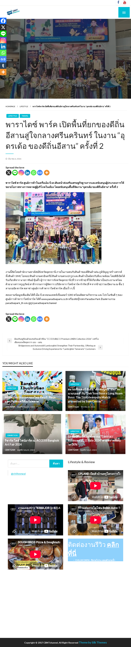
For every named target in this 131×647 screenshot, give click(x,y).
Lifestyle (24, 106)
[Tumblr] (3, 65)
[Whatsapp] (33, 172)
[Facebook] (3, 21)
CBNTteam (73, 406)
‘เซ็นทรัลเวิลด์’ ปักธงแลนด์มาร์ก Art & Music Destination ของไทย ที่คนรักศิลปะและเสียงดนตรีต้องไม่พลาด (30, 397)
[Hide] (1, 78)
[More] (47, 172)
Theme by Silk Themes (93, 642)
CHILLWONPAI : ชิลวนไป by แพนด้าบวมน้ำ (95, 560)
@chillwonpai (18, 473)
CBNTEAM (10, 406)
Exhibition (13, 435)
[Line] (15, 172)
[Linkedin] (27, 172)
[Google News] (40, 172)
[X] (9, 172)
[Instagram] (21, 172)
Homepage (10, 106)
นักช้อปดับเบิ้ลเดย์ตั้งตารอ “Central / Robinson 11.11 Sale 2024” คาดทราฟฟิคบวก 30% (94, 440)
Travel (25, 116)
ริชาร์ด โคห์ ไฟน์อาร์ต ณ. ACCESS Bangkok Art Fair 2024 (32, 442)
